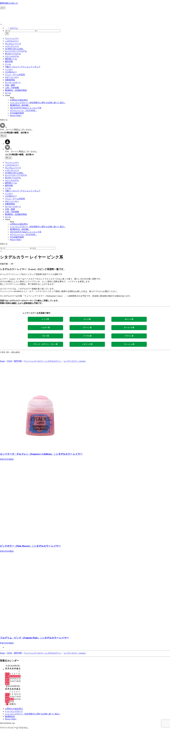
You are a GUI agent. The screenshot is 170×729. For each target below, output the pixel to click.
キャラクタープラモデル (16, 51)
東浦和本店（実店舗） (20, 105)
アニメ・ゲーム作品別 (15, 75)
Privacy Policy (15, 115)
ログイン (14, 28)
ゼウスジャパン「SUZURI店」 (23, 110)
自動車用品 (10, 80)
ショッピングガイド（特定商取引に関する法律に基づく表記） (38, 103)
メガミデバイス (12, 46)
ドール (8, 64)
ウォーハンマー (12, 38)
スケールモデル (12, 56)
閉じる (3, 136)
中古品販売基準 (17, 113)
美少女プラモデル (13, 54)
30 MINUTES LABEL (14, 49)
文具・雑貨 (10, 85)
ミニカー (9, 69)
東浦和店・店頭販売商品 (16, 90)
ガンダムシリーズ (13, 44)
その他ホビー (11, 72)
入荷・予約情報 (12, 88)
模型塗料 (9, 61)
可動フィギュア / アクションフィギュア (22, 67)
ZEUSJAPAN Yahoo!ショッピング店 (25, 108)
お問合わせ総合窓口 (19, 100)
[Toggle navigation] (2, 8)
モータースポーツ (13, 82)
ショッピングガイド (14, 711)
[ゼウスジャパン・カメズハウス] (9, 15)
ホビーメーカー (12, 77)
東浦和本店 (10, 716)
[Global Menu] (1, 24)
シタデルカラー (12, 41)
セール (8, 93)
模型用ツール (11, 59)
